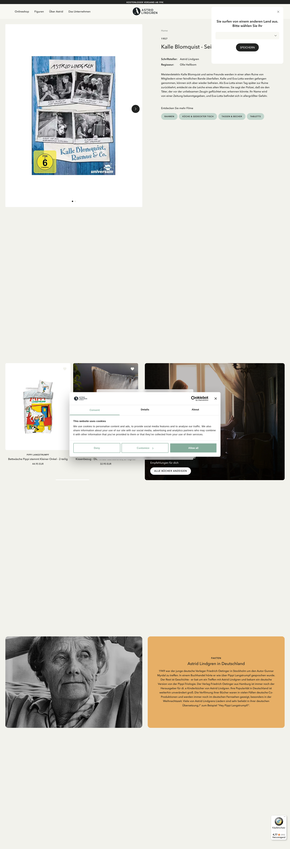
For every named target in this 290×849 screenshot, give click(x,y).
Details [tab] (145, 409)
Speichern (247, 47)
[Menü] (285, 817)
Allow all (193, 448)
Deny (97, 448)
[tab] (72, 201)
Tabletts (255, 116)
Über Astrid (56, 11)
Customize (143, 448)
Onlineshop (22, 11)
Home (164, 30)
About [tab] (195, 409)
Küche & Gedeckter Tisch (198, 116)
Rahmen (169, 116)
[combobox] (247, 35)
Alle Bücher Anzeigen (170, 471)
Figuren (39, 11)
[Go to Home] (145, 11)
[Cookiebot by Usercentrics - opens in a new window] (193, 398)
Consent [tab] (95, 410)
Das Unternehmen (79, 11)
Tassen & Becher (232, 116)
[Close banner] (215, 398)
